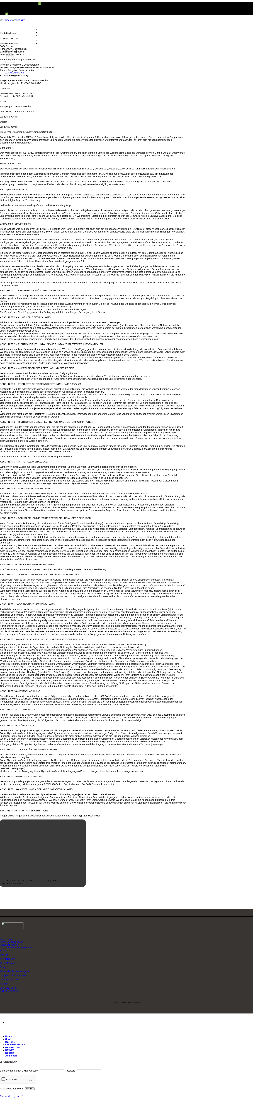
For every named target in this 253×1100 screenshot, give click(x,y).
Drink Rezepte (7, 959)
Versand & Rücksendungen (14, 971)
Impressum (6, 939)
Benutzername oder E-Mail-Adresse (19, 1070)
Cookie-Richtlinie (9, 944)
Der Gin (4, 955)
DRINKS (42, 40)
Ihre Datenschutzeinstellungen (16, 947)
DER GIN (43, 32)
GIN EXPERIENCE (48, 35)
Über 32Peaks (7, 963)
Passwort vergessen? (11, 1096)
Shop (41, 29)
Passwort (70, 1070)
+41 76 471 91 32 (9, 991)
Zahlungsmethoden (10, 979)
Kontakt (42, 43)
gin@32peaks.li (8, 988)
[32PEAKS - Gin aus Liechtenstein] (12, 20)
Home (41, 26)
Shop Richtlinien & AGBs (13, 975)
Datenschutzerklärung (11, 942)
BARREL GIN (45, 38)
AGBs (3, 950)
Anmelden (29, 1089)
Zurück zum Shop (14, 72)
